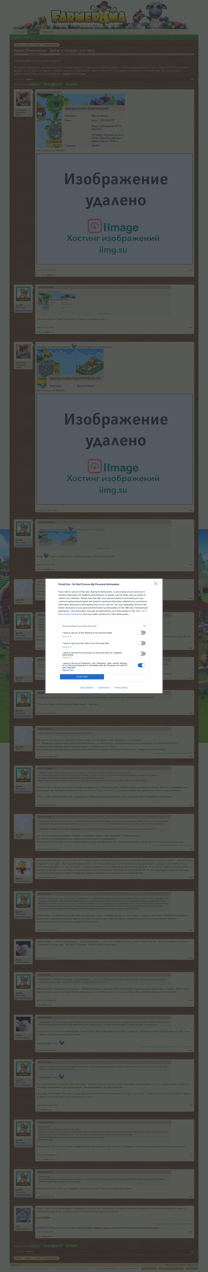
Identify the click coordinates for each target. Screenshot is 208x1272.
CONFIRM (82, 677)
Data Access (104, 687)
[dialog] (104, 636)
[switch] (142, 633)
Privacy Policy (121, 687)
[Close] (157, 584)
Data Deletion (86, 687)
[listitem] (104, 626)
